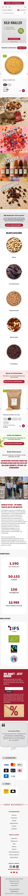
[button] (11, 872)
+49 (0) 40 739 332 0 (14, 889)
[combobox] (14, 13)
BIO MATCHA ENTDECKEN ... (14, 443)
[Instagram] (10, 867)
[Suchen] (24, 13)
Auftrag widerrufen (14, 854)
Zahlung (14, 849)
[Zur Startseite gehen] (14, 3)
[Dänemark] (17, 872)
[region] (14, 30)
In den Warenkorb (23, 90)
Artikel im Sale (22, 48)
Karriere (14, 826)
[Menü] (25, 7)
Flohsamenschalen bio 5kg (11, 415)
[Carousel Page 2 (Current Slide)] (12, 41)
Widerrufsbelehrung (14, 852)
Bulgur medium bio (9, 80)
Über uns (14, 815)
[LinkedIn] (17, 867)
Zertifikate (14, 828)
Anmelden (8, 691)
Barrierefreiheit (14, 857)
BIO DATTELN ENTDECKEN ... (14, 381)
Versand (14, 846)
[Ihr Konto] (6, 7)
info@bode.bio (14, 891)
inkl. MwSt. (21, 10)
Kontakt (14, 820)
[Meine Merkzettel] (3, 7)
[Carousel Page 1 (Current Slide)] (11, 749)
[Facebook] (14, 867)
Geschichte (14, 817)
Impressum (14, 838)
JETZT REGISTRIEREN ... (14, 225)
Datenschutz (14, 841)
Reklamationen (14, 823)
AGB (14, 843)
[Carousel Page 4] (15, 41)
